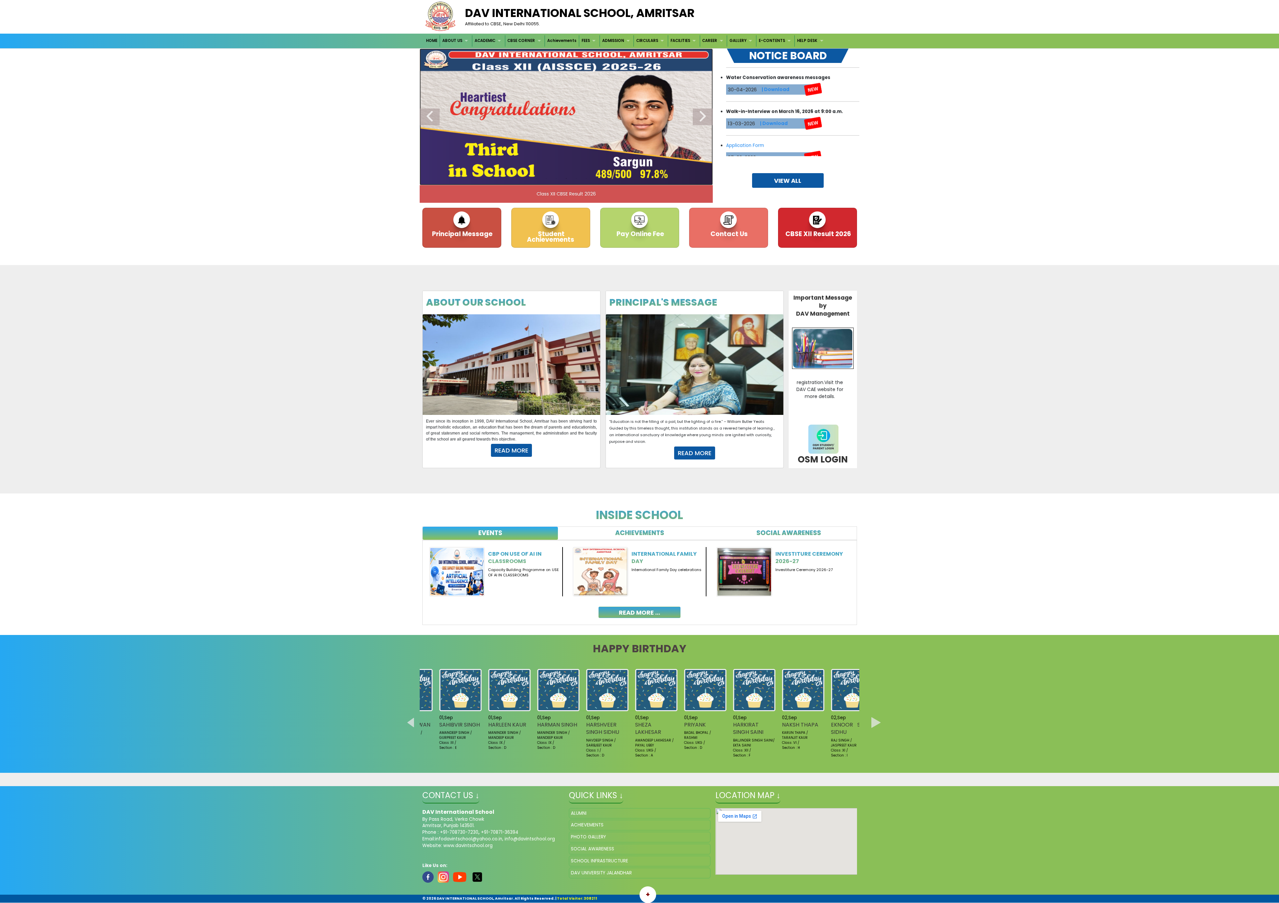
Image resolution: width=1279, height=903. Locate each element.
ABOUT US (452, 40)
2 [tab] (536, 178)
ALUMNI (579, 813)
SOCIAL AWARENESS (592, 849)
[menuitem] (432, 40)
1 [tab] (526, 178)
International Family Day (664, 557)
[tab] (490, 533)
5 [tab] (566, 178)
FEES (586, 40)
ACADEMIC (485, 40)
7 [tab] (586, 178)
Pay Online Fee (639, 233)
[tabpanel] (639, 577)
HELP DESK (807, 40)
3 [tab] (546, 178)
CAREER (709, 40)
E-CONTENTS (772, 40)
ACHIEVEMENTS (587, 825)
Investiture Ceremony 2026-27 (809, 557)
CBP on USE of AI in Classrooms (515, 557)
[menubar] (625, 40)
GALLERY (737, 40)
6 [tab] (576, 178)
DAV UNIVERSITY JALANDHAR (601, 873)
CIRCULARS (647, 40)
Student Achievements (550, 236)
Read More (511, 450)
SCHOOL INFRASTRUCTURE (599, 861)
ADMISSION (613, 40)
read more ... (639, 612)
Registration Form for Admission (762, 134)
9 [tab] (606, 178)
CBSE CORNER (521, 40)
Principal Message (462, 233)
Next (703, 117)
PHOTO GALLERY (588, 837)
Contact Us (728, 233)
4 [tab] (556, 178)
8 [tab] (596, 178)
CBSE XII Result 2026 (817, 233)
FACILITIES (680, 40)
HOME (431, 40)
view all (787, 180)
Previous (430, 117)
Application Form (745, 100)
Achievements (562, 40)
